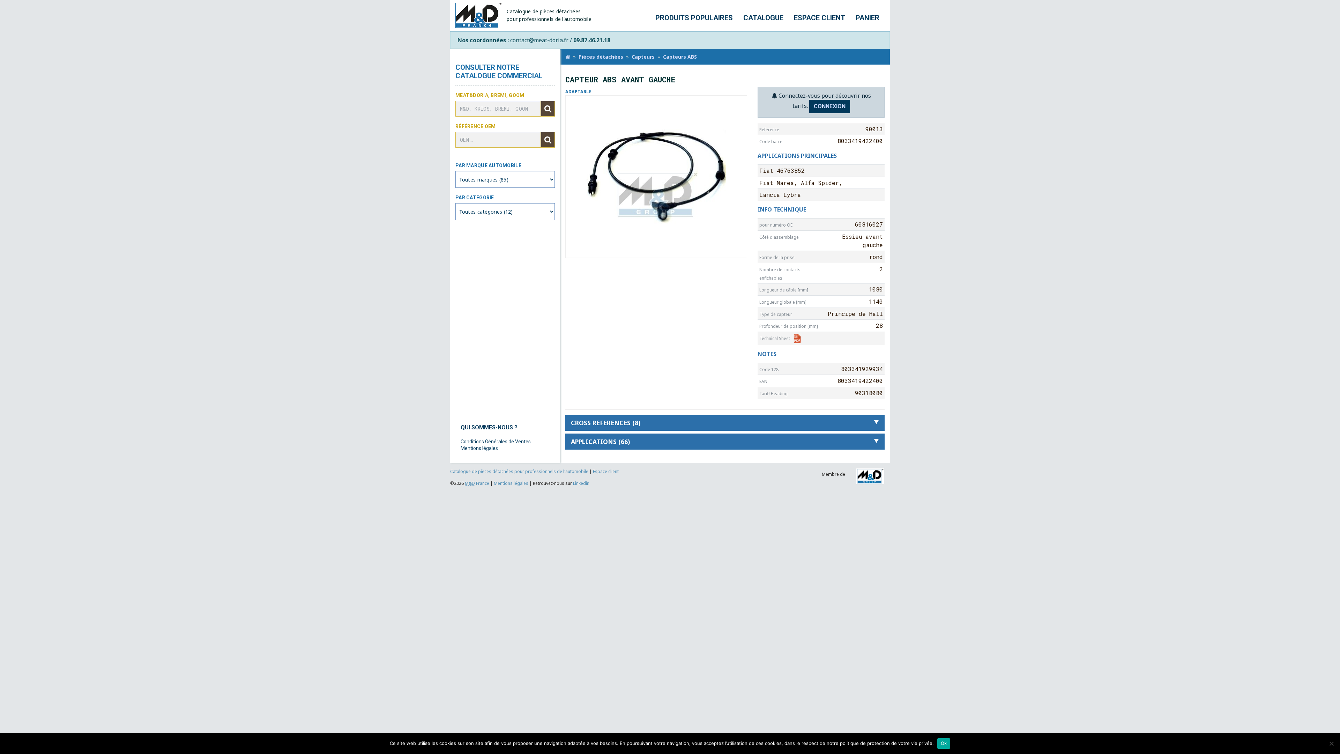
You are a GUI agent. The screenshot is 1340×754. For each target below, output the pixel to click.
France (477, 483)
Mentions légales (479, 448)
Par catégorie (474, 197)
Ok (944, 743)
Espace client (819, 18)
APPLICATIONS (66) (600, 441)
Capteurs (643, 56)
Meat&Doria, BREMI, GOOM (489, 95)
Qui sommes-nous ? (489, 427)
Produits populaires (694, 18)
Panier (867, 18)
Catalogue (763, 18)
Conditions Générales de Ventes (496, 441)
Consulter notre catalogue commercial (499, 71)
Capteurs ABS (680, 56)
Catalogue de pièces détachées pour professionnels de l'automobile (519, 471)
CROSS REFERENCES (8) (605, 423)
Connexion (830, 106)
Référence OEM (475, 126)
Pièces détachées (601, 56)
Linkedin (581, 483)
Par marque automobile (488, 165)
